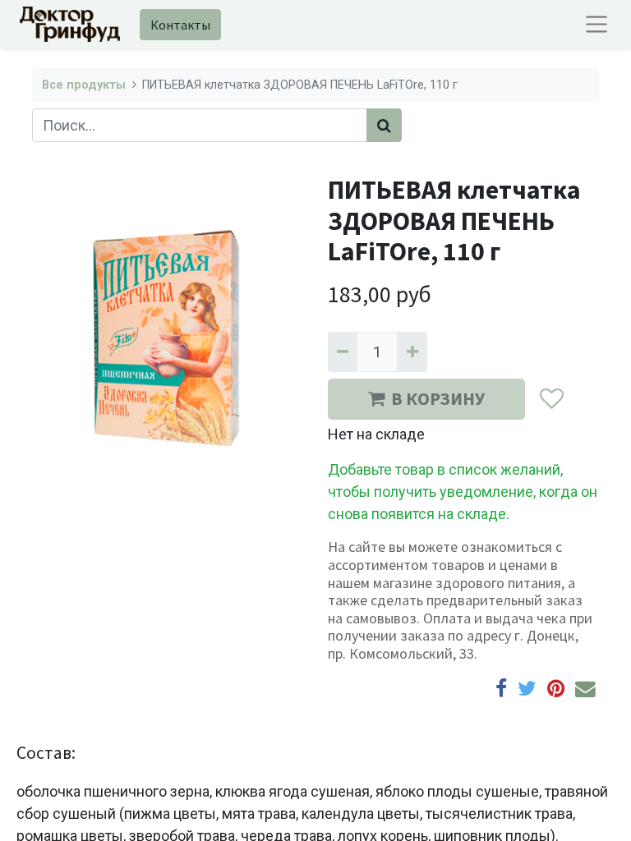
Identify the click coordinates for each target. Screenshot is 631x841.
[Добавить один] (411, 352)
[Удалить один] (342, 352)
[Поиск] (384, 125)
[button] (551, 399)
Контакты (180, 24)
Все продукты (84, 85)
